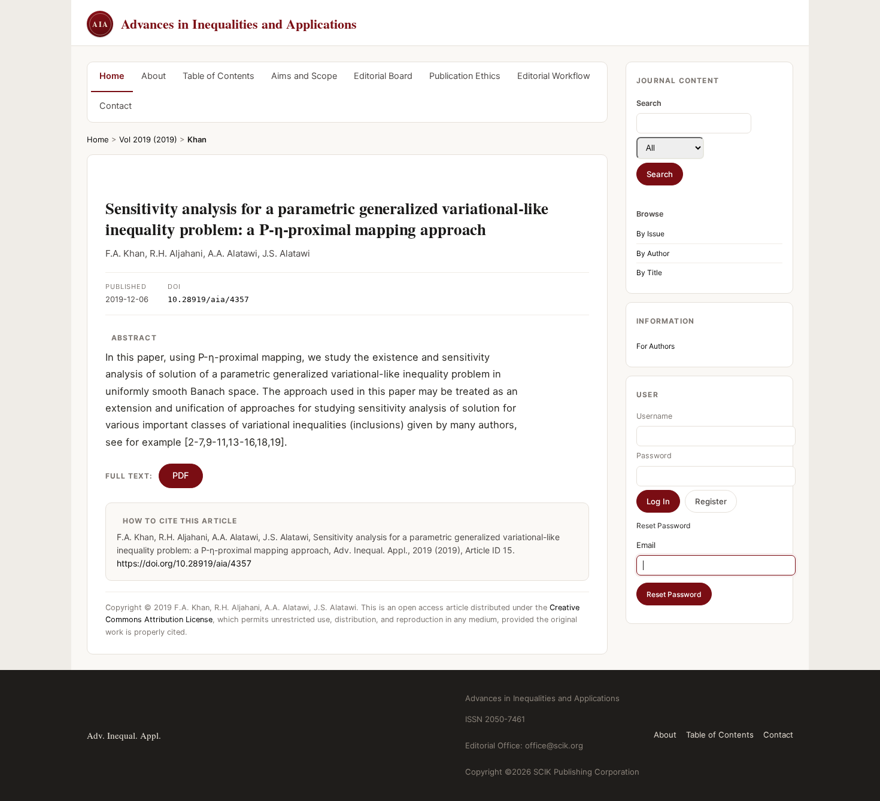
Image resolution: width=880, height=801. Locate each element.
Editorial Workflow (553, 76)
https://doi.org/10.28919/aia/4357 (184, 563)
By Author (652, 253)
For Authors (655, 346)
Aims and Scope (304, 76)
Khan (197, 139)
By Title (649, 272)
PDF (180, 475)
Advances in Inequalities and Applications (224, 23)
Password (654, 455)
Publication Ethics (464, 76)
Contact (115, 105)
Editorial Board (383, 76)
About (153, 76)
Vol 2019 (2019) (148, 139)
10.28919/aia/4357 (208, 299)
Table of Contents (218, 76)
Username (654, 416)
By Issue (650, 233)
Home (112, 76)
